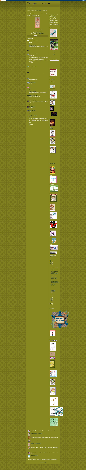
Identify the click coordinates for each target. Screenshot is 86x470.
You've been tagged (39, 10)
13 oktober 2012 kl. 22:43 (33, 100)
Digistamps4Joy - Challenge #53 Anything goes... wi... (54, 273)
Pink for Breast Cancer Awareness (39, 32)
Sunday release (52, 285)
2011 (50, 303)
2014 (50, 262)
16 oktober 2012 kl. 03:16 (33, 110)
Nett (29, 45)
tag (38, 36)
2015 (50, 261)
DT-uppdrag (34, 36)
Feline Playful (51, 256)
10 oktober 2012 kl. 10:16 (34, 66)
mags (29, 100)
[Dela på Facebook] (36, 35)
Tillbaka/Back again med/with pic (54, 271)
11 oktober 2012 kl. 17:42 (33, 91)
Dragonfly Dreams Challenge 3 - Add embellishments (36, 433)
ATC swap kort (52, 292)
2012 (50, 264)
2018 (50, 259)
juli (51, 296)
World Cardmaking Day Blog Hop (54, 281)
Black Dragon (54, 50)
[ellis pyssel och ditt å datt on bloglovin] (52, 82)
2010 (50, 304)
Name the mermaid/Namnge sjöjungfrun (32, 458)
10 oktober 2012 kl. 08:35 (35, 40)
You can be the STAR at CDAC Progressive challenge (54, 293)
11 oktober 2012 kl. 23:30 (34, 95)
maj (51, 298)
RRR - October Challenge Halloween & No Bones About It (55, 284)
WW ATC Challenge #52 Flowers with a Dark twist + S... (55, 282)
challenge (30, 36)
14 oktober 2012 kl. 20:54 (32, 106)
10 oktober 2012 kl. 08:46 (33, 45)
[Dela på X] (35, 35)
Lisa (54, 52)
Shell (54, 51)
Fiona (54, 55)
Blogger (45, 462)
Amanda (30, 66)
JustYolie (30, 115)
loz (29, 106)
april (51, 299)
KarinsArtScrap (30, 40)
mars (51, 300)
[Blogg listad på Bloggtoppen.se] (53, 337)
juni (51, 297)
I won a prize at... (52, 270)
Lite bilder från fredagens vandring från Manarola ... (54, 268)
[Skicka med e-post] (34, 35)
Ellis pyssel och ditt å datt (38, 3)
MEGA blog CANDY (53, 291)
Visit (52, 163)
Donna (30, 110)
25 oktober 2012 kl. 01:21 (34, 115)
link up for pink (36, 36)
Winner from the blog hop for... (54, 277)
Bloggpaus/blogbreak (53, 272)
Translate (55, 79)
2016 (50, 260)
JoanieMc (30, 95)
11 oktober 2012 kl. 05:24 (33, 82)
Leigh (54, 54)
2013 (50, 263)
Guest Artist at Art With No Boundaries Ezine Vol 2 (36, 443)
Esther (29, 82)
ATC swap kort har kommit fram (54, 276)
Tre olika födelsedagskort (53, 275)
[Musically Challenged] (54, 115)
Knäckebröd (32, 436)
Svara (29, 43)
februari (52, 301)
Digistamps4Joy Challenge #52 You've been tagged (54, 278)
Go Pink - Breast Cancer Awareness (40, 33)
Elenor (54, 53)
